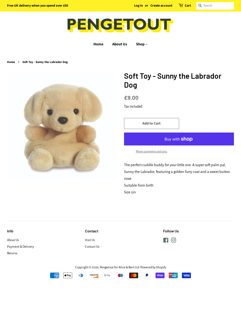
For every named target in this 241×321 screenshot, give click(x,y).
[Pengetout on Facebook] (166, 241)
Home (98, 44)
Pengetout (107, 267)
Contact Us (92, 246)
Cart (188, 5)
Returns (12, 253)
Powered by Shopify (153, 267)
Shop (140, 44)
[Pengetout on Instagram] (173, 241)
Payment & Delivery (20, 246)
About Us (119, 44)
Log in (138, 5)
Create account (161, 5)
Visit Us (90, 240)
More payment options (151, 151)
